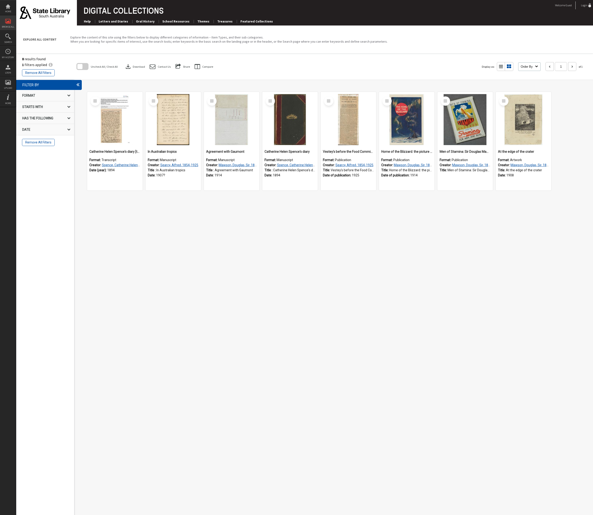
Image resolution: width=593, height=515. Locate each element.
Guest (569, 5)
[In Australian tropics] (173, 119)
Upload (8, 87)
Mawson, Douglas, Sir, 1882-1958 (243, 165)
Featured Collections (256, 21)
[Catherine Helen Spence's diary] (290, 119)
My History (8, 57)
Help (87, 21)
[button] (160, 67)
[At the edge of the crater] (523, 119)
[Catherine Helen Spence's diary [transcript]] (114, 119)
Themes (203, 21)
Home (8, 11)
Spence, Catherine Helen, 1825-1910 (128, 165)
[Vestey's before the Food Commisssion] (348, 119)
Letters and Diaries (113, 21)
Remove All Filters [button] (38, 73)
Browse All (8, 26)
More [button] (8, 103)
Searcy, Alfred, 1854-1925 (179, 165)
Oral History (145, 21)
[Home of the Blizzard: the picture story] (406, 119)
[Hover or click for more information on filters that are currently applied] (51, 64)
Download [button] (135, 66)
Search (8, 42)
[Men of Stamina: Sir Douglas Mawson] (465, 119)
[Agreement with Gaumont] (231, 119)
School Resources (175, 21)
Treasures (225, 21)
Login (8, 72)
